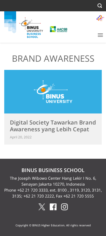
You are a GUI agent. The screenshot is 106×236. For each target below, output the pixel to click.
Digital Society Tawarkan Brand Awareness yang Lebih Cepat (53, 126)
